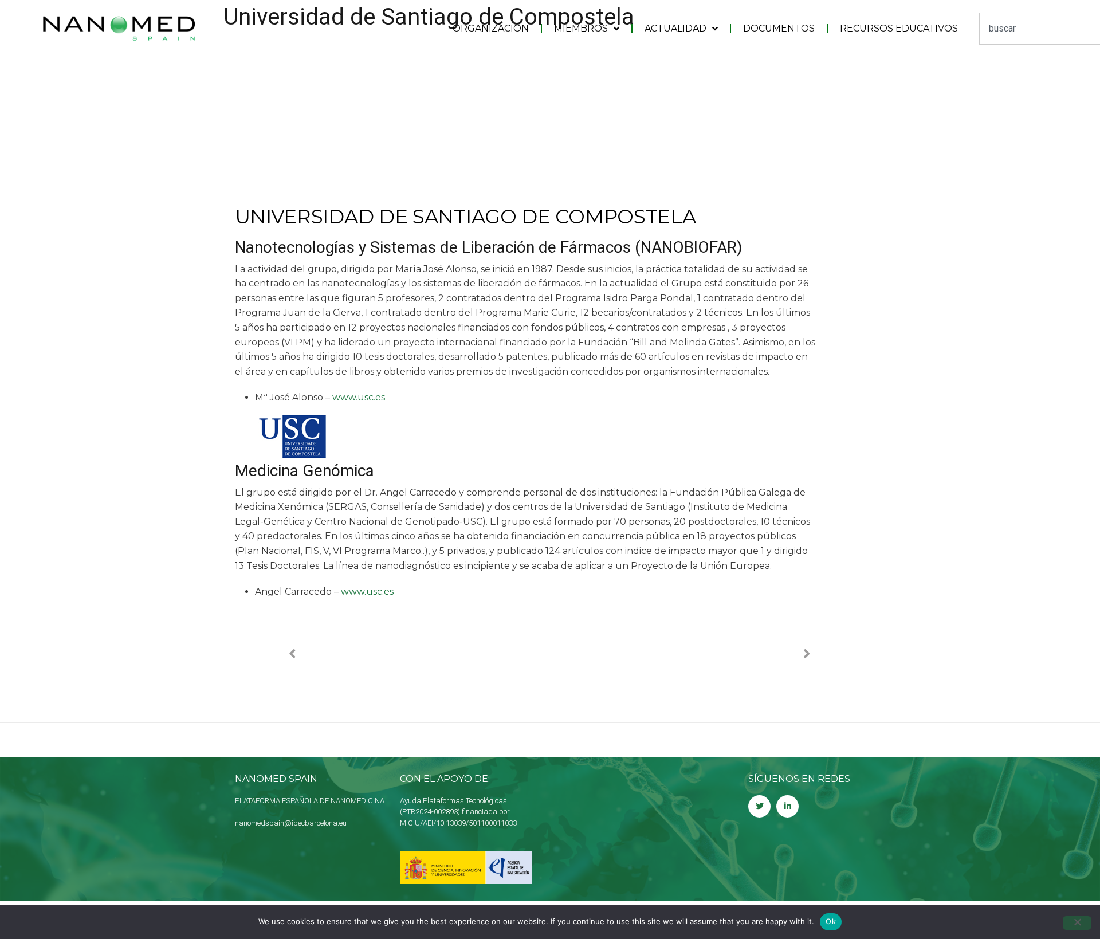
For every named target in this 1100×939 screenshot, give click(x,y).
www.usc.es (358, 397)
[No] (1077, 923)
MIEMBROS (581, 28)
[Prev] (419, 654)
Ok (831, 921)
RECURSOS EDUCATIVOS (899, 28)
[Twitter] (759, 806)
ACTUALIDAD (675, 28)
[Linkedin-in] (787, 806)
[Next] (680, 654)
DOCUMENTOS (779, 28)
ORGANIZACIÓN (491, 28)
